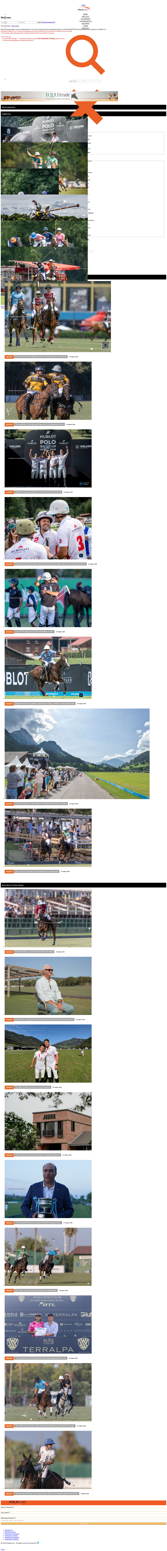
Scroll (3, 1549)
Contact (85, 28)
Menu (83, 5)
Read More (9, 356)
